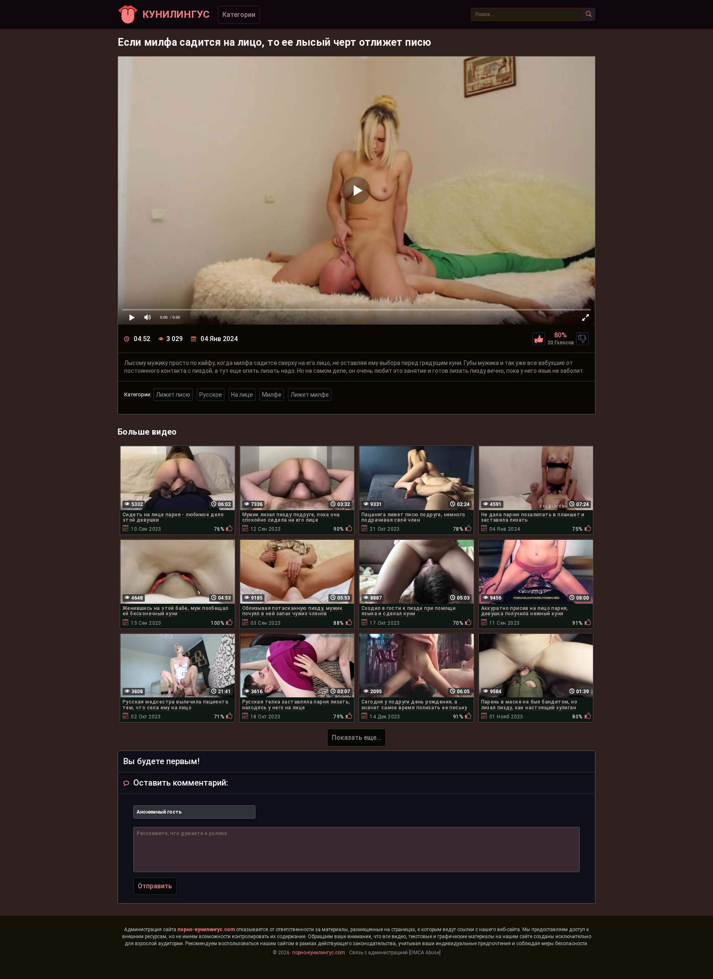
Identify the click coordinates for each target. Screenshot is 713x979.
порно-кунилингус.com (206, 929)
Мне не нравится (582, 338)
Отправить (155, 886)
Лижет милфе (309, 394)
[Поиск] (588, 14)
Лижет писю (173, 394)
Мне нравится (538, 338)
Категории (238, 15)
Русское (210, 394)
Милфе (271, 394)
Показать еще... (356, 737)
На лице (242, 394)
